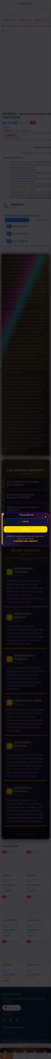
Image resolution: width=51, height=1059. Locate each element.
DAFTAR (25, 529)
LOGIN (25, 521)
